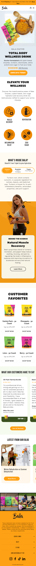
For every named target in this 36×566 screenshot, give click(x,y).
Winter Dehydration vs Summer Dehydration (15, 470)
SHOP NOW (9, 331)
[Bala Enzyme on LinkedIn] (23, 558)
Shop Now (21, 419)
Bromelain (18, 170)
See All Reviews (18, 428)
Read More (12, 479)
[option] (18, 256)
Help (17, 542)
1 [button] (14, 274)
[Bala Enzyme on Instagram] (10, 558)
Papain (28, 170)
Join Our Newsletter (17, 553)
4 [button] (22, 274)
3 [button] (19, 274)
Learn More (18, 269)
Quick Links (17, 536)
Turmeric (7, 170)
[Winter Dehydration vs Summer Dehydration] (15, 455)
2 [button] (17, 274)
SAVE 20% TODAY (18, 73)
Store (18, 547)
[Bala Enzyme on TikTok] (19, 558)
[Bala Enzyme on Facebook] (15, 558)
